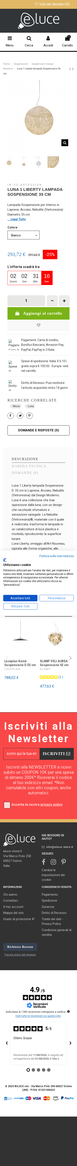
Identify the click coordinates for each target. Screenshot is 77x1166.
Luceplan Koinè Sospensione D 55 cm (20, 663)
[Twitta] (20, 416)
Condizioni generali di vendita (56, 932)
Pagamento (50, 894)
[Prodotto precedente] (70, 69)
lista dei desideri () (54, 4)
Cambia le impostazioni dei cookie (53, 875)
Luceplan (12, 669)
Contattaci (10, 900)
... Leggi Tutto (16, 219)
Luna (31, 406)
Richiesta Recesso (20, 946)
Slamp (45, 669)
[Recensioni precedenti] (7, 1043)
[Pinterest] (29, 416)
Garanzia (48, 907)
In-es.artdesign (24, 184)
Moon (16, 406)
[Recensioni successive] (70, 1043)
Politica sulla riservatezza (56, 556)
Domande (25, 473)
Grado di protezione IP (19, 919)
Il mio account (13, 907)
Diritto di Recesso (54, 913)
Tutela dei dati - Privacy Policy (52, 921)
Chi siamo (10, 894)
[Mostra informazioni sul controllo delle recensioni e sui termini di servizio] (68, 1011)
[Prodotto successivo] (73, 69)
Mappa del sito (13, 913)
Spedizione (49, 900)
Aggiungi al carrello (42, 313)
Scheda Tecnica (29, 466)
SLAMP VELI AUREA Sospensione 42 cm (54, 663)
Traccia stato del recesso (20, 954)
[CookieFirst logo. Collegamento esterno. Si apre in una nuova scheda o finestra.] (4, 560)
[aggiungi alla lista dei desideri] (38, 325)
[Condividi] (10, 416)
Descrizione (25, 459)
